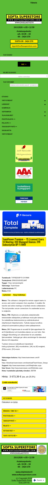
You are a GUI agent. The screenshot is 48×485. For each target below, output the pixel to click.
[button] (24, 223)
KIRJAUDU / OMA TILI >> (10, 410)
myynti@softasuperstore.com (24, 46)
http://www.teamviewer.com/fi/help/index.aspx (25, 365)
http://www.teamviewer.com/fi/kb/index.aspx (27, 368)
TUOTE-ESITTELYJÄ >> (10, 435)
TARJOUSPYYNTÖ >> (9, 420)
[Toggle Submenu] (45, 101)
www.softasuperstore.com (24, 475)
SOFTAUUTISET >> (9, 430)
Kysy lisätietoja (19, 295)
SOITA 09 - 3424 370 (24, 41)
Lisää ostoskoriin (9, 382)
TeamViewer (15, 286)
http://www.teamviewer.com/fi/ (29, 357)
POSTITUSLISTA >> (9, 415)
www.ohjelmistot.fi (24, 472)
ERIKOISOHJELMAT (19, 280)
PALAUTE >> (7, 425)
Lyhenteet (6, 295)
